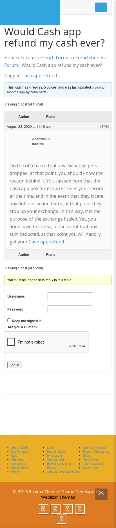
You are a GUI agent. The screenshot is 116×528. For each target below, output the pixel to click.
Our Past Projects (94, 448)
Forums (29, 57)
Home (10, 57)
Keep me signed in (26, 320)
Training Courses (94, 464)
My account (54, 455)
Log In (14, 364)
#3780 (104, 126)
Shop (86, 455)
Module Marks (56, 452)
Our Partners (19, 452)
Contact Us (18, 464)
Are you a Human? (22, 326)
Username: (16, 296)
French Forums (56, 57)
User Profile (90, 468)
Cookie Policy (20, 468)
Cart (14, 455)
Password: (15, 309)
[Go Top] (101, 494)
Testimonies (90, 459)
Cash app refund (46, 242)
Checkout (17, 459)
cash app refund (40, 75)
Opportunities (55, 459)
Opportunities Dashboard (63, 472)
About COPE (19, 448)
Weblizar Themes (58, 497)
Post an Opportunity (96, 452)
